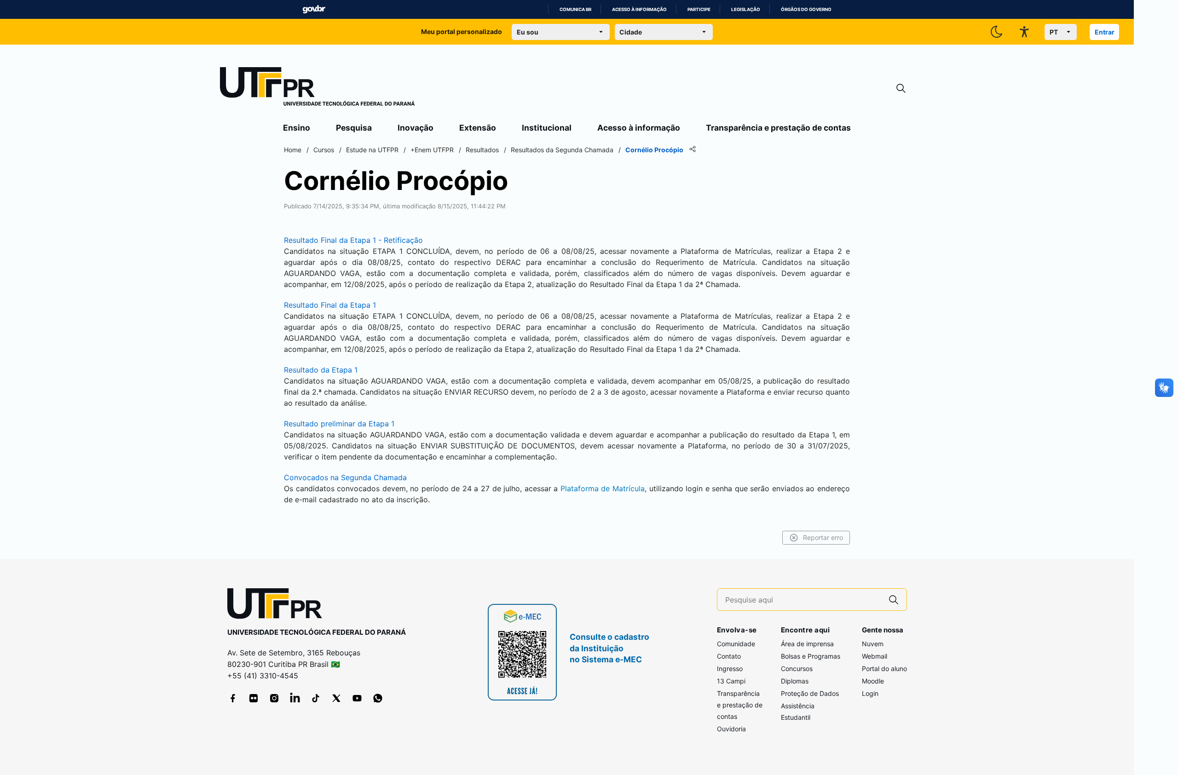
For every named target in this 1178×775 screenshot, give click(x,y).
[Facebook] (232, 698)
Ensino (296, 127)
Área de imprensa (807, 644)
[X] (336, 698)
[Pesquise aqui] (894, 599)
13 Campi (731, 681)
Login (870, 693)
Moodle (873, 681)
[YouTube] (357, 698)
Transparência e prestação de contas (778, 127)
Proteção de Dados (810, 693)
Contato (729, 656)
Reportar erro (823, 537)
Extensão (477, 127)
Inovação (415, 127)
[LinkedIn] (294, 698)
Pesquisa (354, 127)
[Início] (317, 88)
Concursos (797, 668)
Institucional (547, 127)
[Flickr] (253, 698)
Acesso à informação (639, 9)
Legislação (745, 9)
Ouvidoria (731, 729)
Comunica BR (575, 9)
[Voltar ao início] (278, 605)
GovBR (313, 9)
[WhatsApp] (377, 698)
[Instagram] (274, 698)
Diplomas (794, 681)
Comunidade (736, 644)
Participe (698, 9)
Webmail (874, 656)
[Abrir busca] (901, 89)
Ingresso (730, 668)
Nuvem (873, 644)
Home (292, 150)
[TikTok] (315, 698)
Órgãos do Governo (806, 9)
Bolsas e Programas (810, 656)
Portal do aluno (884, 668)
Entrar (1104, 32)
